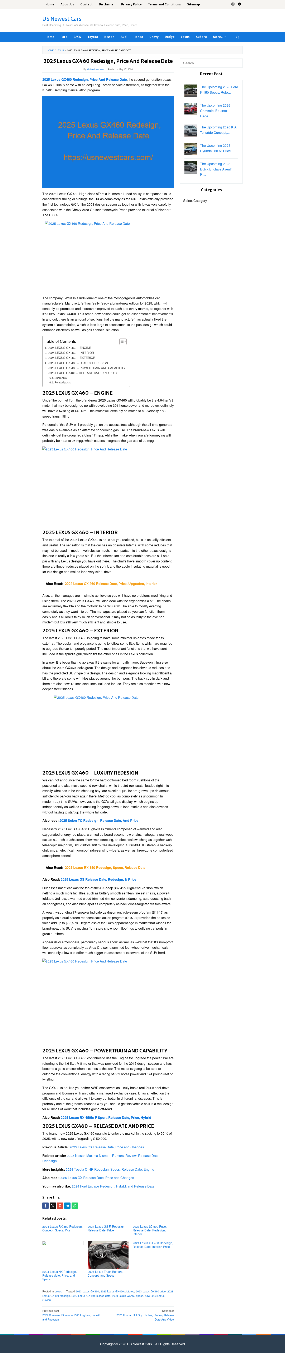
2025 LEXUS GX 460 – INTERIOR (71, 352)
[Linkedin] (239, 4)
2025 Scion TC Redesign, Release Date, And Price (98, 820)
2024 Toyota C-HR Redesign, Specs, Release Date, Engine (110, 1169)
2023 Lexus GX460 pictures (117, 1291)
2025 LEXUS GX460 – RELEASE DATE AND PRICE (83, 373)
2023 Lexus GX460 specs (127, 1296)
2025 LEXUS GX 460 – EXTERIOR (71, 357)
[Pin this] (60, 1206)
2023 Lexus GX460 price (151, 1291)
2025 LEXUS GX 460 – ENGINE (69, 347)
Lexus (58, 1291)
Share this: (60, 378)
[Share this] (45, 1206)
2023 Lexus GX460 (87, 1291)
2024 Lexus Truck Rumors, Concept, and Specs (105, 1273)
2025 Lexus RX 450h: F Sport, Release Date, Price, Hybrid (106, 1117)
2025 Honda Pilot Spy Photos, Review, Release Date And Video (145, 1315)
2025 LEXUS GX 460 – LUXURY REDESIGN (78, 363)
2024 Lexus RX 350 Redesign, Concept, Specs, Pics (62, 1228)
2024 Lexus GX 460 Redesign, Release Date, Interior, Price (153, 1245)
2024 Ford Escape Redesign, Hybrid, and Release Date (113, 1186)
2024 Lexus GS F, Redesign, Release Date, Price (106, 1228)
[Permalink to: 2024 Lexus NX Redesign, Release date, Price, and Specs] (62, 1255)
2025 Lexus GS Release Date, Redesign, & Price (98, 879)
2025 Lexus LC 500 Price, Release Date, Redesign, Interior (150, 1230)
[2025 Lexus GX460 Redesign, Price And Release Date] (108, 141)
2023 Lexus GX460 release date (91, 1296)
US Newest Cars (62, 18)
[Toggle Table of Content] (121, 341)
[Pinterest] (233, 4)
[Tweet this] (53, 1206)
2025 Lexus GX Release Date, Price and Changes (106, 1147)
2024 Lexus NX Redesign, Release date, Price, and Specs (59, 1275)
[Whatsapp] (75, 1206)
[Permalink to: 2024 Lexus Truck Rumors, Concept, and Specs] (108, 1255)
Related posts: (63, 382)
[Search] (237, 37)
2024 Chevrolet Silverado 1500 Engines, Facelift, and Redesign (71, 1315)
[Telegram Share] (67, 1206)
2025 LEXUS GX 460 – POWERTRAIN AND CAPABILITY (87, 368)
